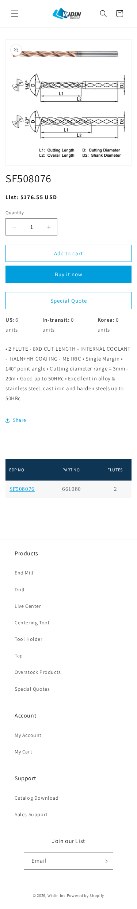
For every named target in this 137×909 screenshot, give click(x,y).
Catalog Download (37, 798)
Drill (20, 589)
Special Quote (68, 300)
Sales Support (31, 814)
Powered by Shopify (85, 895)
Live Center (28, 606)
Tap (19, 655)
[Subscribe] (105, 861)
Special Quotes (32, 689)
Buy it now (69, 274)
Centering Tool (32, 622)
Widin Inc (56, 895)
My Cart (23, 751)
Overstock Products (38, 672)
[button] (15, 14)
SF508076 (22, 489)
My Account (28, 735)
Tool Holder (29, 639)
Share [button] (19, 420)
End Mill (24, 572)
